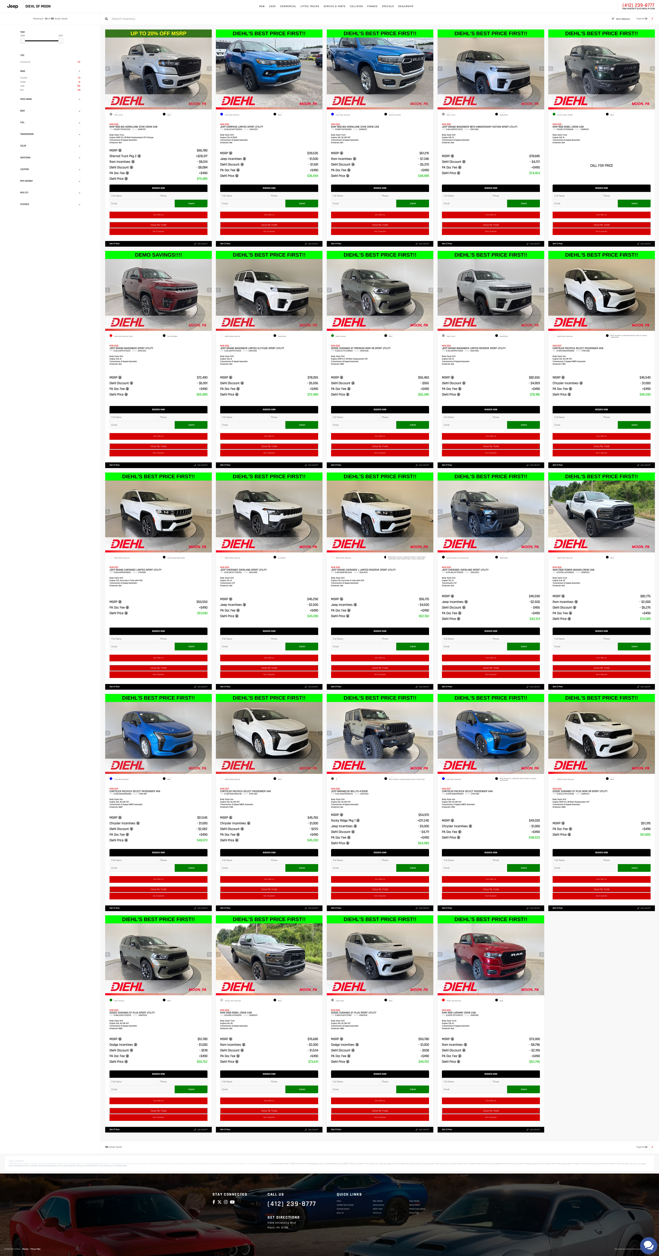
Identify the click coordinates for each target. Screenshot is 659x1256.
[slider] (22, 40)
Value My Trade (158, 225)
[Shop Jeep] (12, 6)
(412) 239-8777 (639, 5)
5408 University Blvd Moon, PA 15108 (638, 9)
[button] (209, 69)
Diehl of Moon (114, 244)
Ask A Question (158, 231)
